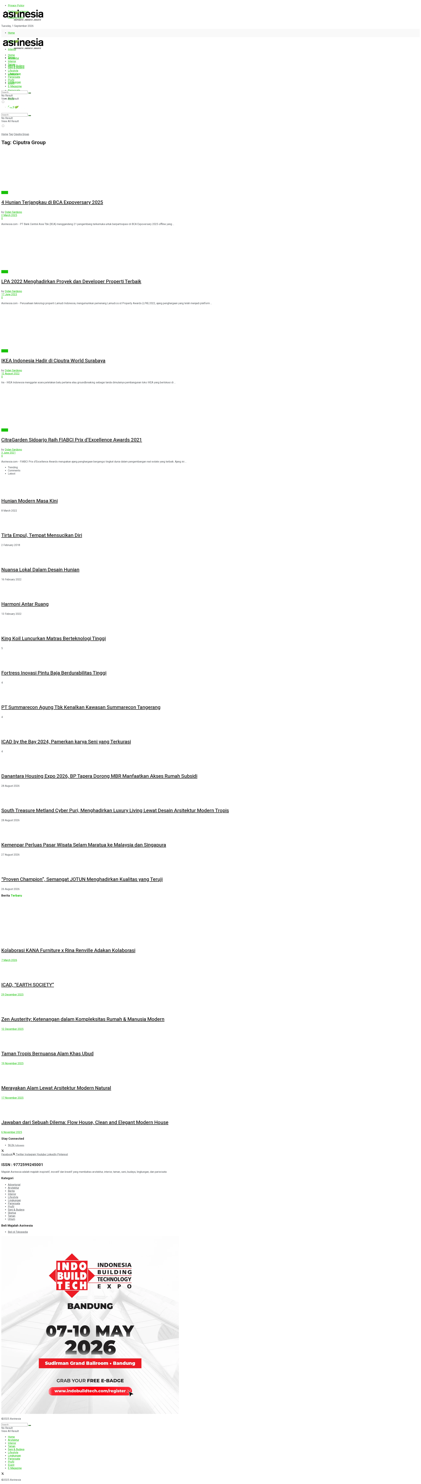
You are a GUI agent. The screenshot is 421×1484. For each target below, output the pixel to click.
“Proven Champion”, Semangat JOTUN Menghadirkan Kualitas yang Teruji (82, 879)
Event (11, 83)
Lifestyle (13, 70)
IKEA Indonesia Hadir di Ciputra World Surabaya (53, 360)
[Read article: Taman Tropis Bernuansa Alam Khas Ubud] (210, 1038)
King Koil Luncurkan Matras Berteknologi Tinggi (53, 638)
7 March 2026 (9, 960)
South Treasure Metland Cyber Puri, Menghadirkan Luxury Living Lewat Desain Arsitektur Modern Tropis (115, 810)
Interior (12, 61)
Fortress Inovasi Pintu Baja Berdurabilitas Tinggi (53, 673)
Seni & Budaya (16, 65)
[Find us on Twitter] (2, 31)
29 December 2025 (12, 994)
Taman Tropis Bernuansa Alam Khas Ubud (47, 1053)
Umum (11, 1219)
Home (11, 32)
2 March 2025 (9, 215)
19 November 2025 (12, 1063)
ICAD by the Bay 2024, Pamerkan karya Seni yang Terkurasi (66, 741)
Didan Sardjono (13, 212)
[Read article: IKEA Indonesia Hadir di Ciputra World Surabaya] (210, 328)
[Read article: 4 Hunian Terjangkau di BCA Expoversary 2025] (210, 170)
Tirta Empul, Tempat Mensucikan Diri (41, 535)
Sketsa (12, 1212)
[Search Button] (29, 115)
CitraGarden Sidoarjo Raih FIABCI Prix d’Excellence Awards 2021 (71, 440)
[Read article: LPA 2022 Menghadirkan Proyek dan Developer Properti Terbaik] (210, 249)
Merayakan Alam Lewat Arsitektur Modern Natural (56, 1088)
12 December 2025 (12, 1029)
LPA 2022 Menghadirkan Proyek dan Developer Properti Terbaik (71, 281)
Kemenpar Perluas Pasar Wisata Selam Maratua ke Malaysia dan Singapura (83, 845)
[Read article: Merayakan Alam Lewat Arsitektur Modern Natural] (210, 1072)
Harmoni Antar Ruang (25, 604)
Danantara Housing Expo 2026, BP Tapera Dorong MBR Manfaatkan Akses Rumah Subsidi (99, 776)
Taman (11, 64)
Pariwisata (14, 77)
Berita (4, 192)
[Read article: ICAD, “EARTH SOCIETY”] (210, 969)
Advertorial (14, 1184)
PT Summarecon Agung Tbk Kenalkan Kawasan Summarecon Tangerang (81, 707)
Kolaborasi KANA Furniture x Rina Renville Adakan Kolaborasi (68, 950)
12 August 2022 (10, 373)
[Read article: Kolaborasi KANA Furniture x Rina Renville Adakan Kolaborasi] (210, 921)
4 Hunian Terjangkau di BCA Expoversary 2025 (52, 202)
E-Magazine (15, 86)
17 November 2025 (12, 1097)
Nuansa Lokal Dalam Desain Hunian (40, 569)
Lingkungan (14, 82)
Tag (11, 134)
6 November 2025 (11, 1132)
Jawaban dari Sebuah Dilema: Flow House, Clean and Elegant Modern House (84, 1122)
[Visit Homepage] (23, 20)
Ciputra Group (21, 134)
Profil (11, 80)
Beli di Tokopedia (18, 1231)
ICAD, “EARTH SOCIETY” (27, 985)
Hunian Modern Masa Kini (29, 501)
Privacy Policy (16, 5)
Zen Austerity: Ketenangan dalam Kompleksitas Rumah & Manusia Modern (82, 1019)
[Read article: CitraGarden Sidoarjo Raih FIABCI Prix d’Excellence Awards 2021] (210, 407)
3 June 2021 (8, 452)
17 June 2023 (9, 294)
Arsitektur (13, 58)
